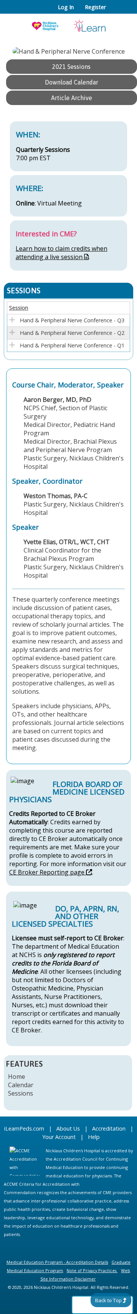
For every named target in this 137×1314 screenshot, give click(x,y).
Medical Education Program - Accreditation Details (57, 1262)
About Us (68, 1128)
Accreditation (109, 1128)
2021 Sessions (71, 66)
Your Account (59, 1136)
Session (18, 307)
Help (94, 1136)
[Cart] (115, 11)
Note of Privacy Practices (91, 1270)
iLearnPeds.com (24, 1128)
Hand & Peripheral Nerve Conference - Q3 (72, 320)
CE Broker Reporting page (46, 872)
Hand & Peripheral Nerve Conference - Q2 (72, 332)
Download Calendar (71, 82)
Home (16, 1076)
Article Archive (71, 97)
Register (95, 7)
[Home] (68, 23)
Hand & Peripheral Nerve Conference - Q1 (72, 345)
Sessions (20, 1093)
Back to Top (108, 1300)
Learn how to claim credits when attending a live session (61, 252)
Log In (66, 7)
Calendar (20, 1085)
